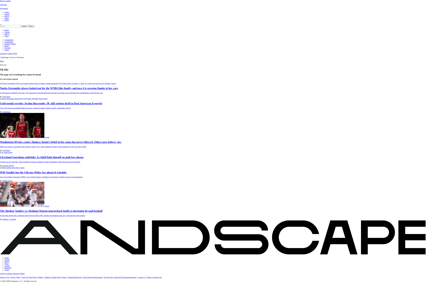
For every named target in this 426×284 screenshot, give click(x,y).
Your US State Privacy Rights (32, 277)
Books (6, 46)
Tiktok (22, 274)
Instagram (16, 274)
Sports (6, 12)
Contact (7, 266)
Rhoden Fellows (10, 44)
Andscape (3, 5)
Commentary (9, 40)
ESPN (6, 20)
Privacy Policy (16, 277)
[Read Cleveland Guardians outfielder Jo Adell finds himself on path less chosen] (4, 152)
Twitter (9, 54)
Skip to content (5, 1)
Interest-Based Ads (74, 277)
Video (6, 18)
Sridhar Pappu (8, 181)
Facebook (3, 54)
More (2, 61)
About (6, 50)
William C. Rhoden (9, 219)
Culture (7, 14)
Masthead (7, 268)
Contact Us (142, 277)
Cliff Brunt (6, 112)
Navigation (4, 8)
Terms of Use (4, 277)
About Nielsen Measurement (93, 277)
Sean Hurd (6, 97)
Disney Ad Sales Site (154, 277)
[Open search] (1, 24)
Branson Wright (8, 166)
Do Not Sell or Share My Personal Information (120, 277)
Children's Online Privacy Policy (55, 277)
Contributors (8, 42)
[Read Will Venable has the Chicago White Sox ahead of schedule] (10, 168)
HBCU (7, 16)
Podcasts (7, 48)
